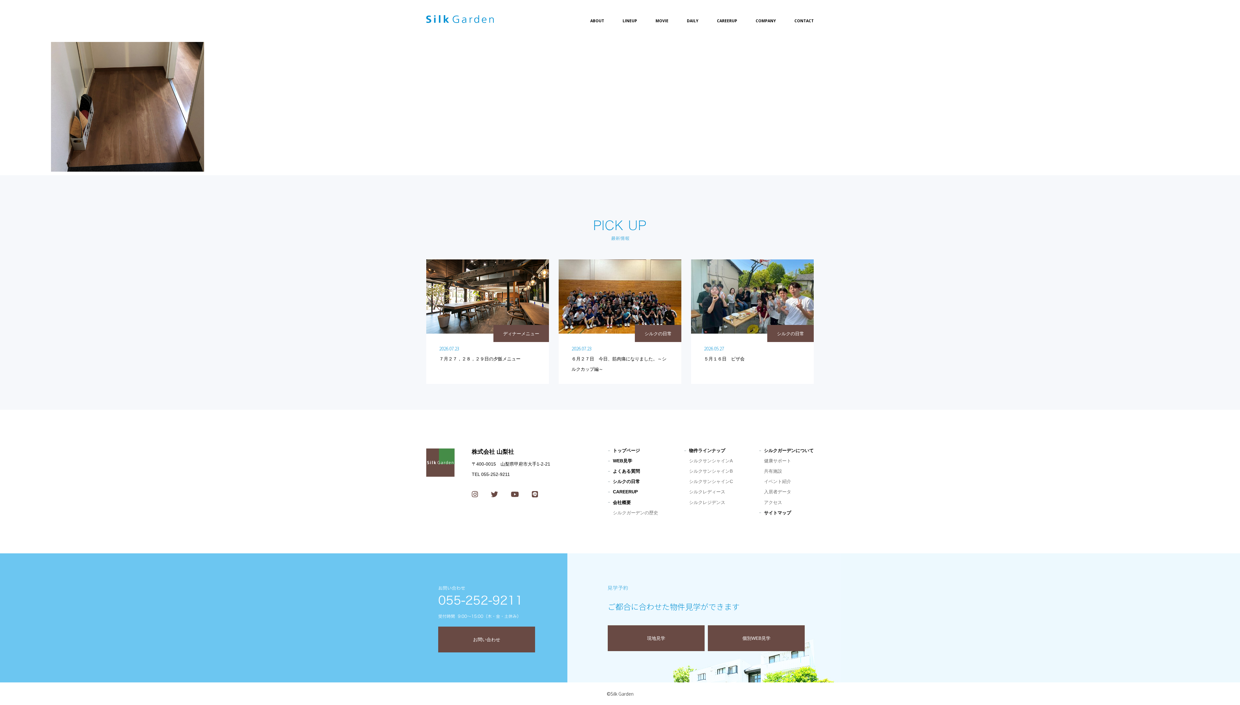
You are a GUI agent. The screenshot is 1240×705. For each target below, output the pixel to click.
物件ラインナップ (707, 450)
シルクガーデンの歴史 (635, 512)
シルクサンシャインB (711, 471)
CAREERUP (727, 21)
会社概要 (622, 502)
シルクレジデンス (707, 502)
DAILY (692, 21)
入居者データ (777, 491)
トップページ (626, 450)
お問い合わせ (486, 639)
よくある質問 (626, 471)
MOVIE (662, 21)
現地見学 (656, 638)
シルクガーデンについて (789, 450)
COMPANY (766, 21)
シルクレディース (707, 491)
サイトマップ (777, 512)
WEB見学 (622, 460)
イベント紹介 (777, 481)
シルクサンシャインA (711, 460)
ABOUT (597, 21)
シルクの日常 (626, 481)
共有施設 (773, 471)
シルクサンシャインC (711, 481)
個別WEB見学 (756, 638)
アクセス (773, 502)
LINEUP (630, 21)
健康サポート (777, 460)
